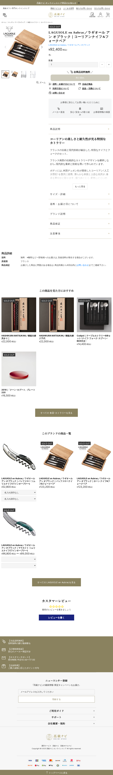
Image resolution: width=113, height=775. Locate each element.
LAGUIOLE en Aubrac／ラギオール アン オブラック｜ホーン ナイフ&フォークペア (93, 481)
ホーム (3, 22)
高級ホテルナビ (66, 746)
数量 (51, 60)
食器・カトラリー (33, 22)
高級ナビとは (55, 8)
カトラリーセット (47, 22)
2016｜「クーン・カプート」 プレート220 (18, 391)
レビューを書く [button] (56, 617)
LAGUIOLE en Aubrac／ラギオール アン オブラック (69, 45)
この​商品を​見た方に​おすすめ (56, 290)
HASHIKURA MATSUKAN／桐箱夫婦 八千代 (56, 336)
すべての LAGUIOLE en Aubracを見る (56, 582)
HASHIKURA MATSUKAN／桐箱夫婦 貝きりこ (18, 336)
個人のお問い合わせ (84, 8)
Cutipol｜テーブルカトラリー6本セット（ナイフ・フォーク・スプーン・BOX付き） (93, 338)
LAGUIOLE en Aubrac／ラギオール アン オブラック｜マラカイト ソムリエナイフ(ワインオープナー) (18, 548)
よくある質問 (68, 8)
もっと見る (80, 186)
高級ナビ (56, 746)
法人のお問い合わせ (102, 8)
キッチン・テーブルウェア (16, 22)
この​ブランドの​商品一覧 (56, 433)
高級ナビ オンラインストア (56, 15)
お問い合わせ (83, 265)
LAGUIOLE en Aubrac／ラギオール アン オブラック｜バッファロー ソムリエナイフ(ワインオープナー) (18, 481)
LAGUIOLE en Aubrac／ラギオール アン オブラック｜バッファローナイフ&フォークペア (56, 481)
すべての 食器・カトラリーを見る (56, 413)
